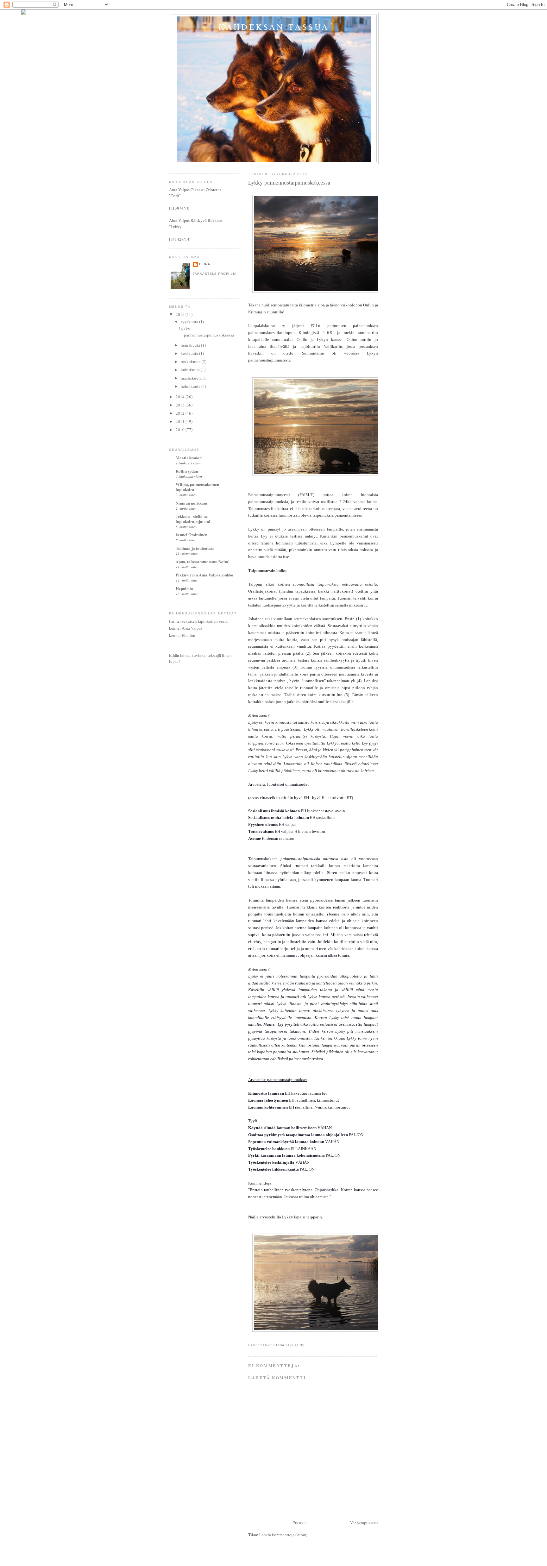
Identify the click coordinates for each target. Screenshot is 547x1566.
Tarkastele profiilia (215, 273)
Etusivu (299, 1522)
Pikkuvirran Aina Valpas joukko (204, 575)
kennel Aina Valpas (185, 628)
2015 (180, 314)
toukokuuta (191, 361)
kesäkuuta (190, 353)
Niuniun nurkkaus (192, 503)
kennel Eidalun (182, 635)
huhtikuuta (191, 370)
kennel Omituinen (191, 534)
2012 (180, 413)
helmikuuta (191, 386)
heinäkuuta (191, 345)
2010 (180, 429)
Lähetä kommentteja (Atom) (283, 1535)
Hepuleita (184, 588)
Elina (204, 264)
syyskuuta (190, 321)
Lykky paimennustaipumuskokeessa (206, 332)
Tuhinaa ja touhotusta (195, 548)
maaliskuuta (192, 378)
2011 (180, 421)
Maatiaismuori (189, 458)
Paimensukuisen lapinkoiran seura (198, 621)
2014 (180, 396)
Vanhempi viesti (364, 1522)
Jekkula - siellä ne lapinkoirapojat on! (193, 518)
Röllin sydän (187, 471)
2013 (180, 405)
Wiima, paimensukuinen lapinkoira (197, 486)
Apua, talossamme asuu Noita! (202, 561)
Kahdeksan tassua (273, 26)
